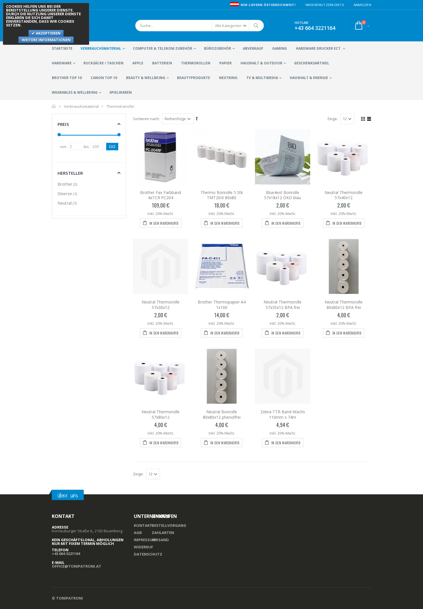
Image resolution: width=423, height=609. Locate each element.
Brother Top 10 (67, 77)
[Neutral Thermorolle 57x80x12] (160, 376)
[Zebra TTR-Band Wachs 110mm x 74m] (282, 376)
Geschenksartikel (311, 63)
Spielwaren (120, 92)
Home (54, 106)
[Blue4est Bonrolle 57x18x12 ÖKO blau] (282, 157)
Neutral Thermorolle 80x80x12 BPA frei (344, 304)
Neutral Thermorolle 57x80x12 (161, 414)
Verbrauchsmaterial (101, 48)
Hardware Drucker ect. (319, 48)
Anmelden (362, 5)
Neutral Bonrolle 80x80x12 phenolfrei (222, 414)
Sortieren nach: (146, 118)
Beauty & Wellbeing (145, 77)
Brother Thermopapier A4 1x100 (222, 304)
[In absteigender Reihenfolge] (196, 118)
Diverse (65, 193)
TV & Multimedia (262, 77)
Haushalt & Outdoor (261, 63)
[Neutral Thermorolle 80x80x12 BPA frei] (343, 266)
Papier (225, 63)
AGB (138, 532)
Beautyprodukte (193, 77)
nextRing (228, 77)
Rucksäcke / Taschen (103, 63)
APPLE (137, 63)
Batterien (162, 63)
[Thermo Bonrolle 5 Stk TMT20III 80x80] (221, 157)
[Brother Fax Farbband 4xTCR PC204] (160, 157)
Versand (160, 539)
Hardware (62, 63)
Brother (65, 184)
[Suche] (256, 25)
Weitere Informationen (46, 39)
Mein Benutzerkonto (325, 5)
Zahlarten (163, 532)
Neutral (65, 203)
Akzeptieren (47, 33)
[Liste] (368, 119)
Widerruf (143, 547)
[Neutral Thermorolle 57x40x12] (343, 157)
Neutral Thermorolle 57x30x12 (161, 304)
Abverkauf (253, 48)
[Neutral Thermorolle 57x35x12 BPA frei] (282, 266)
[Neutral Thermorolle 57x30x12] (160, 266)
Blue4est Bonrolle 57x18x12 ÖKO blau (282, 195)
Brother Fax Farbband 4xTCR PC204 (160, 195)
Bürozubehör (217, 48)
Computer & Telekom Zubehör (162, 48)
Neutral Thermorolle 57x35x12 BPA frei (283, 304)
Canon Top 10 (104, 77)
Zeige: (332, 118)
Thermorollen (195, 63)
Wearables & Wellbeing (75, 92)
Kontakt (143, 525)
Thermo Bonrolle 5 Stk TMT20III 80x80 (222, 195)
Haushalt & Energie (309, 77)
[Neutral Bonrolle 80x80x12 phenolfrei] (221, 376)
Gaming (279, 48)
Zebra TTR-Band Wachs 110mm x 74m (282, 414)
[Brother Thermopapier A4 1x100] (221, 266)
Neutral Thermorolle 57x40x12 (344, 195)
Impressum (145, 539)
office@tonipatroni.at (76, 566)
